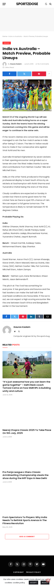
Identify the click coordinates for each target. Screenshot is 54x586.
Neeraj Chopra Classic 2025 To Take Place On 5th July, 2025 (27, 431)
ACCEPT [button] (33, 582)
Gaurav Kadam (16, 64)
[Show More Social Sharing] (49, 73)
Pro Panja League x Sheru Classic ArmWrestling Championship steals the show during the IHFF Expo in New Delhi (25, 475)
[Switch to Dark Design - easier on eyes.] (46, 4)
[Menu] (4, 4)
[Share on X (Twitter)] (24, 73)
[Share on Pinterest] (39, 73)
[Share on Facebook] (10, 73)
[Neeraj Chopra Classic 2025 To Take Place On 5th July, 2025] (27, 412)
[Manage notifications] (48, 581)
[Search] (50, 4)
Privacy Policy (33, 572)
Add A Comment (27, 536)
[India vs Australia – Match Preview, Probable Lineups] (27, 95)
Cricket (7, 43)
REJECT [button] (45, 582)
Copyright (18, 572)
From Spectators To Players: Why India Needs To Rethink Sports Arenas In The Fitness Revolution (25, 520)
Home (5, 36)
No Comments (43, 64)
